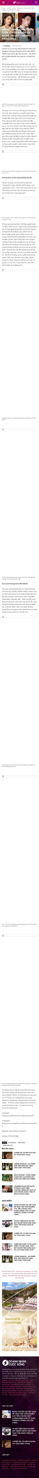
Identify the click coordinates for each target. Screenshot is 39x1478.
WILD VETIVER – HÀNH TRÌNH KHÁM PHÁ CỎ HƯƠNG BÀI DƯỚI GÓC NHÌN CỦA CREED (25, 1177)
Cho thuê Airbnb (12, 1275)
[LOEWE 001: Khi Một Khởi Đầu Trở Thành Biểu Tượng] (7, 1155)
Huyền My (7, 46)
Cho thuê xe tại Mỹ (17, 1273)
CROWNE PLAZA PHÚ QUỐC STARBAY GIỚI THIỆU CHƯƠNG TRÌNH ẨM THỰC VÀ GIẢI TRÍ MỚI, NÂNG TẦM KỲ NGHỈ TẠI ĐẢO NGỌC (25, 1190)
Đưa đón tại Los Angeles (23, 1271)
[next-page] (6, 1266)
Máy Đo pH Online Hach (9, 1390)
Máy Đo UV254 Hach (22, 1380)
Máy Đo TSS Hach (16, 1386)
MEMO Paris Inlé (7, 1145)
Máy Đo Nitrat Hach (29, 1386)
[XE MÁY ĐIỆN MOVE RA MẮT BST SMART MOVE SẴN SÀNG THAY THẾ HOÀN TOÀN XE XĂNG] (7, 1223)
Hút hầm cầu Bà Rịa (24, 1460)
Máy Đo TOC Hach (8, 1380)
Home (3, 8)
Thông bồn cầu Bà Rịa (9, 1460)
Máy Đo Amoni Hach (8, 1388)
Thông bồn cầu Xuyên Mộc (19, 1468)
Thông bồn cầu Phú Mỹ (18, 1464)
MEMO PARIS (21, 1142)
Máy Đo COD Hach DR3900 (18, 1394)
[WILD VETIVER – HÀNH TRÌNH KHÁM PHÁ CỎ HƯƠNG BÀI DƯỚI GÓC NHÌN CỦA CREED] (7, 1177)
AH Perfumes (12, 1142)
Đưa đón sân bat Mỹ (24, 1275)
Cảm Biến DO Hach (17, 1384)
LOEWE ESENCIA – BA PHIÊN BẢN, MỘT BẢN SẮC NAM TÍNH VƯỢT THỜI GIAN (24, 1166)
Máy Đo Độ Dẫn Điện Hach (24, 1388)
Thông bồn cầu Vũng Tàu (20, 1462)
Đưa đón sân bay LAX (8, 1271)
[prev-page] (3, 1266)
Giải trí (9, 8)
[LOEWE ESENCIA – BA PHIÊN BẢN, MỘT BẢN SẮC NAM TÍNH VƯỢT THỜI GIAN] (7, 1166)
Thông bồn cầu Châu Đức (18, 1466)
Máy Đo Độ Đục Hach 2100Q (17, 1392)
